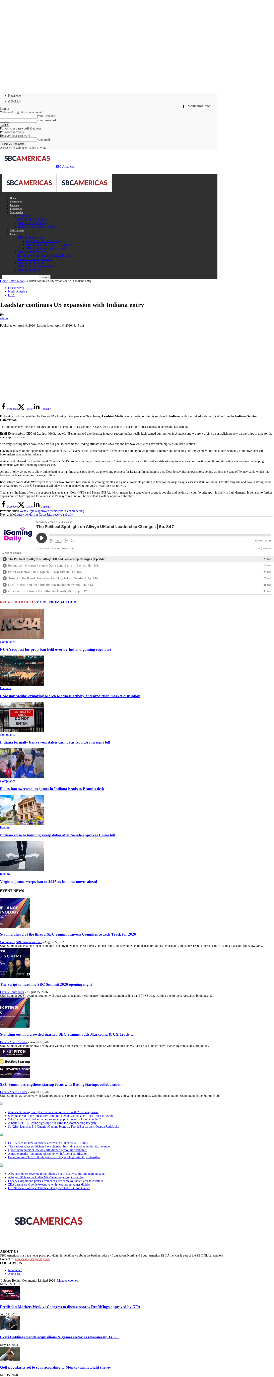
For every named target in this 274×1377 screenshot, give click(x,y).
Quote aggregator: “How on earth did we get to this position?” (47, 1150)
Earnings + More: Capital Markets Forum (44, 255)
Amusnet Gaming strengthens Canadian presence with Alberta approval (53, 1112)
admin (4, 318)
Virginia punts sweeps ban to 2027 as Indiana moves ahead (48, 881)
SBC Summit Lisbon (31, 262)
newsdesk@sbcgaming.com (32, 1259)
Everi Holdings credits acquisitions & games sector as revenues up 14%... (59, 1337)
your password (46, 120)
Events (13, 234)
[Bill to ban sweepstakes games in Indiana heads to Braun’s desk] (22, 777)
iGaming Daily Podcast (33, 219)
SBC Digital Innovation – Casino (47, 248)
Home (13, 197)
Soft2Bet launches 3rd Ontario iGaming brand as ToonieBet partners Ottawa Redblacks (63, 1126)
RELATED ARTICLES (18, 602)
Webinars (24, 216)
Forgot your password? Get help (20, 128)
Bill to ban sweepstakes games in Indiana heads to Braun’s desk (52, 789)
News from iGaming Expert (39, 1135)
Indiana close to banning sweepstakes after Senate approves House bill (57, 835)
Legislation (16, 208)
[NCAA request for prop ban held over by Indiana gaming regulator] (22, 638)
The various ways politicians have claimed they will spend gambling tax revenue (59, 1146)
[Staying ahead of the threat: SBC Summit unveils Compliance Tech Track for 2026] (15, 926)
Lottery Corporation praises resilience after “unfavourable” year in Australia (56, 1181)
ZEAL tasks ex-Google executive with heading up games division (49, 1184)
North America (17, 291)
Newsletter (15, 95)
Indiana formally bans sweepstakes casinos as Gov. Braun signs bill (55, 742)
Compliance (7, 641)
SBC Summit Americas (33, 252)
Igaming (14, 205)
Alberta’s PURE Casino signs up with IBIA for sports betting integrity (52, 1123)
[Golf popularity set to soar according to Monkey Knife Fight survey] (10, 1359)
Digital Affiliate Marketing (43, 241)
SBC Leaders (17, 230)
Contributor (16, 992)
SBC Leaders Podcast (32, 223)
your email (44, 139)
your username (46, 116)
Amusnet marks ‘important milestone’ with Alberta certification (47, 1153)
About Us (14, 101)
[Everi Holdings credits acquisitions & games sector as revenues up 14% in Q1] (10, 1329)
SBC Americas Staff (29, 942)
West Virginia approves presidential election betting (51, 511)
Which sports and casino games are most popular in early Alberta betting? (54, 1119)
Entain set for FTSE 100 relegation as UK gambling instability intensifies (54, 1157)
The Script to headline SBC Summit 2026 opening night (46, 984)
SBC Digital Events (30, 237)
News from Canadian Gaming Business (50, 1104)
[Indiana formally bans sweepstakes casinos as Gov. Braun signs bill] (22, 731)
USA (11, 295)
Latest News (16, 281)
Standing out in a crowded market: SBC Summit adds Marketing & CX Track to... (68, 1034)
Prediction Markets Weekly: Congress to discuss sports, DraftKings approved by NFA (70, 1307)
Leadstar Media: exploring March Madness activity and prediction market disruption (70, 696)
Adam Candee (18, 1042)
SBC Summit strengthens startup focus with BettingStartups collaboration (61, 1084)
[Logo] (29, 191)
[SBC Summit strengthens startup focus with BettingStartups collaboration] (15, 1076)
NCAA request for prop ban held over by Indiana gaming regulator (55, 649)
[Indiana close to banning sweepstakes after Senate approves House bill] (22, 824)
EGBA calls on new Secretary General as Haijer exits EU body (48, 1142)
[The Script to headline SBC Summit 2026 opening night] (15, 976)
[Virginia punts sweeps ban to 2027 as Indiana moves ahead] (22, 870)
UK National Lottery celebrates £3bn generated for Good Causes (49, 1188)
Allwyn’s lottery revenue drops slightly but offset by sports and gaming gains (56, 1173)
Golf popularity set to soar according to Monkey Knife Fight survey (55, 1367)
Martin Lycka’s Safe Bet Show (37, 226)
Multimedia (16, 212)
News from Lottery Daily (37, 1166)
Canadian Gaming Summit (35, 259)
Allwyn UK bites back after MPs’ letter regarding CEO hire (45, 1177)
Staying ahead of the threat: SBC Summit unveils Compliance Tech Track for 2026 (68, 934)
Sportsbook (16, 201)
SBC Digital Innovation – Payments (49, 244)
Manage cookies (67, 1280)
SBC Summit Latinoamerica (36, 266)
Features (5, 688)
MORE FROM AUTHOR (56, 602)
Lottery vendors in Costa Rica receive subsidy (44, 514)
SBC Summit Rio (29, 270)
